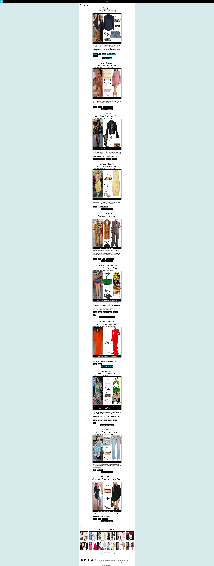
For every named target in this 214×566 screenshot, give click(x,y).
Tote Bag (115, 312)
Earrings (104, 420)
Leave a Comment (110, 12)
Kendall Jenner (107, 321)
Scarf (107, 258)
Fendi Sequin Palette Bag (110, 101)
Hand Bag (110, 420)
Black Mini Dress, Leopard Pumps (107, 478)
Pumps (99, 519)
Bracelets (95, 312)
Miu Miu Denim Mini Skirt (114, 46)
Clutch (99, 258)
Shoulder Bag (109, 53)
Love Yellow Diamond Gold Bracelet (110, 306)
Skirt (115, 53)
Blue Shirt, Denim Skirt (107, 10)
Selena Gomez (107, 429)
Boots (99, 159)
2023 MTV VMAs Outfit (107, 373)
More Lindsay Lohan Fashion (107, 208)
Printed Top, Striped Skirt (107, 267)
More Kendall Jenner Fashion (107, 366)
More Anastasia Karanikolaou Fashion (107, 317)
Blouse (95, 53)
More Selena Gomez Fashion (107, 472)
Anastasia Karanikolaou (107, 265)
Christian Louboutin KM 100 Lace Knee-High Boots (103, 156)
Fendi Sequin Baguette (97, 466)
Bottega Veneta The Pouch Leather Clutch (108, 254)
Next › (82, 527)
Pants (103, 258)
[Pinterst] (95, 561)
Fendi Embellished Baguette (98, 413)
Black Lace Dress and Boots (107, 116)
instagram (112, 148)
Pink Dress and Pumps (107, 65)
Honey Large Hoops (115, 413)
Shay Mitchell (107, 62)
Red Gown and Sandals (107, 323)
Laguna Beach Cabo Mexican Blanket (112, 464)
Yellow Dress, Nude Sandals (107, 166)
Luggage (99, 106)
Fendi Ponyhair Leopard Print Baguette (104, 48)
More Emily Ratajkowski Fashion (107, 425)
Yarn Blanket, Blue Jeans (107, 432)
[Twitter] (92, 561)
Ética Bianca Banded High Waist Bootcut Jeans (105, 465)
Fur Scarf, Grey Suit (107, 215)
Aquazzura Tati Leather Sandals (103, 203)
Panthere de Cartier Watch (104, 308)
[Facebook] (85, 561)
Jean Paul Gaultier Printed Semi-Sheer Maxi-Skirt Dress (106, 412)
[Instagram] (82, 561)
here (116, 152)
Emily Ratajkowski (107, 370)
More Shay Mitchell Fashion (107, 109)
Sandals (104, 53)
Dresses (99, 53)
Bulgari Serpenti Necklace (107, 155)
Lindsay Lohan (107, 163)
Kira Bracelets (101, 415)
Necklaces (108, 159)
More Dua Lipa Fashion (107, 58)
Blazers (95, 258)
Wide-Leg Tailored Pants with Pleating (110, 252)
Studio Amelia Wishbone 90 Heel (107, 361)
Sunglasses (112, 258)
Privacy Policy (119, 562)
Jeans (95, 469)
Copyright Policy (124, 562)
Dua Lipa (107, 7)
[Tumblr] (88, 561)
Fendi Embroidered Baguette (109, 202)
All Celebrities (107, 552)
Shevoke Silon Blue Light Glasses (100, 256)
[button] (1, 1)
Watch (95, 314)
